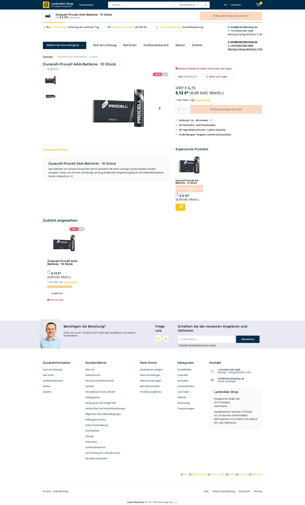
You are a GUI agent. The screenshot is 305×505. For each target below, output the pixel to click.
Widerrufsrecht (92, 375)
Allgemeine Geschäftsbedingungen (103, 413)
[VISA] (184, 474)
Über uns (90, 369)
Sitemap (89, 436)
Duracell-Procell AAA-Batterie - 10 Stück (62, 262)
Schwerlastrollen (185, 386)
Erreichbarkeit (92, 430)
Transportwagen (185, 408)
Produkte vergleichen (151, 391)
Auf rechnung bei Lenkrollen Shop (102, 452)
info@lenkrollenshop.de (231, 378)
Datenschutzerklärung (96, 425)
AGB (206, 491)
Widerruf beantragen (150, 380)
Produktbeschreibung (55, 149)
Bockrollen (182, 380)
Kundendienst (86, 4)
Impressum (91, 441)
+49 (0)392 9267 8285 (229, 369)
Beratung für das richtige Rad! (100, 402)
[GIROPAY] (242, 474)
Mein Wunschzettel (149, 386)
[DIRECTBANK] (216, 474)
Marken (180, 45)
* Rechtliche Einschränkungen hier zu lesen (197, 345)
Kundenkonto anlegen (151, 369)
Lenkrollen (182, 375)
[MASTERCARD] (198, 474)
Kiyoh (175, 502)
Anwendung (183, 402)
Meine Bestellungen (150, 375)
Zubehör (197, 45)
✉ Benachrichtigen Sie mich (226, 109)
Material (181, 397)
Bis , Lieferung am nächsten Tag (73, 27)
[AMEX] (230, 474)
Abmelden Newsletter (96, 458)
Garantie (89, 386)
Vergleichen (57, 293)
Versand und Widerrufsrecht (99, 380)
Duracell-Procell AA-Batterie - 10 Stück (187, 181)
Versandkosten (202, 99)
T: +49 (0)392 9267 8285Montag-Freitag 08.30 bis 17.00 (245, 31)
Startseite (48, 56)
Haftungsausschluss (95, 419)
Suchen (206, 5)
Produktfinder (184, 369)
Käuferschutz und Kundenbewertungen (105, 408)
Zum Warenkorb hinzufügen (180, 207)
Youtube (166, 339)
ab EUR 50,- (130, 27)
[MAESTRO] (255, 474)
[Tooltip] (211, 120)
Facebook (158, 339)
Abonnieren (247, 339)
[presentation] (159, 108)
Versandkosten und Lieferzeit (100, 391)
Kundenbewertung (181, 27)
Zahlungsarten (92, 397)
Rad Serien (129, 45)
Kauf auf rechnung (104, 45)
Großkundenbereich (156, 45)
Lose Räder (183, 391)
